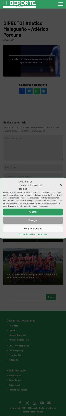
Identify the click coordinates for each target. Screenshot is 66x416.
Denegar (33, 220)
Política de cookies (27, 234)
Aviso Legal (42, 234)
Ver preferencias (33, 228)
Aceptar (33, 212)
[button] (61, 185)
